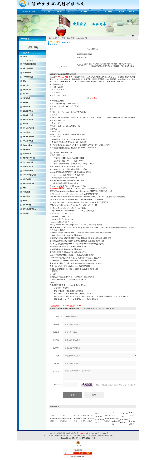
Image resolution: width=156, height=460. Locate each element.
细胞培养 (26, 213)
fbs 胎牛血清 (27, 153)
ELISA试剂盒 (27, 72)
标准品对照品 (27, 89)
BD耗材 (25, 124)
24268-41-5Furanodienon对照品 (55, 418)
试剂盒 (25, 200)
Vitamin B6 (65, 306)
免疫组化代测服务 (28, 183)
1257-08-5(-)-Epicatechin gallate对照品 (116, 418)
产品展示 (56, 38)
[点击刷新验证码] (87, 385)
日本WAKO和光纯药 (29, 175)
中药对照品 (29, 60)
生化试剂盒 (26, 196)
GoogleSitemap (66, 438)
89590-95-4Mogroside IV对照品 (108, 418)
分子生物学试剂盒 (28, 128)
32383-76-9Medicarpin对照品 (77, 418)
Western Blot (27, 145)
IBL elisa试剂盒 (28, 171)
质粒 (24, 188)
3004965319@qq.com (105, 435)
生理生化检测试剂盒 (29, 209)
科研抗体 (26, 94)
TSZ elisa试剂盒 (28, 162)
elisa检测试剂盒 (28, 77)
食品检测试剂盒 (28, 141)
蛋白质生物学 (27, 205)
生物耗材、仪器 (28, 115)
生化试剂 (26, 85)
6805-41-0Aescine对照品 (84, 418)
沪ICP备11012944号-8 (87, 438)
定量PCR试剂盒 (28, 68)
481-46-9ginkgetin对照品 (91, 418)
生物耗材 (26, 102)
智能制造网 (78, 450)
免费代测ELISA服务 (29, 158)
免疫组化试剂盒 (28, 119)
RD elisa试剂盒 (28, 166)
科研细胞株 (26, 98)
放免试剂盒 (26, 132)
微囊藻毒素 (26, 149)
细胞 (24, 81)
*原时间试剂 (27, 179)
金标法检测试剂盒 (28, 136)
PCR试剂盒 (26, 192)
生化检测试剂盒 (28, 111)
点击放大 (64, 67)
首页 (50, 38)
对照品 (25, 56)
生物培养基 (26, 107)
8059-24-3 (77, 306)
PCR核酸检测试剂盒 (29, 64)
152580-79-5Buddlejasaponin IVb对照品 (66, 418)
